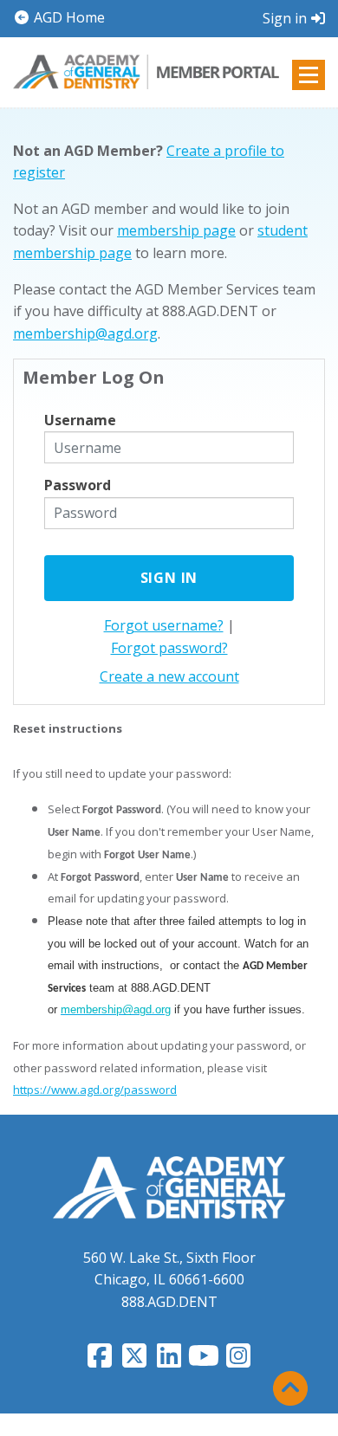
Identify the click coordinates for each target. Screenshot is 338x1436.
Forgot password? (169, 647)
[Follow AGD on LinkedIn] (169, 1360)
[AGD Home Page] (169, 1186)
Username (80, 420)
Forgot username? (164, 625)
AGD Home (67, 17)
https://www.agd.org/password (95, 1089)
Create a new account (169, 676)
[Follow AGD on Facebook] (99, 1360)
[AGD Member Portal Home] (146, 71)
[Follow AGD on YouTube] (203, 1360)
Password (77, 485)
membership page (176, 230)
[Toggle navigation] (308, 75)
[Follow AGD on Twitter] (134, 1360)
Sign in (285, 18)
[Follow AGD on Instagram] (238, 1360)
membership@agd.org (85, 333)
